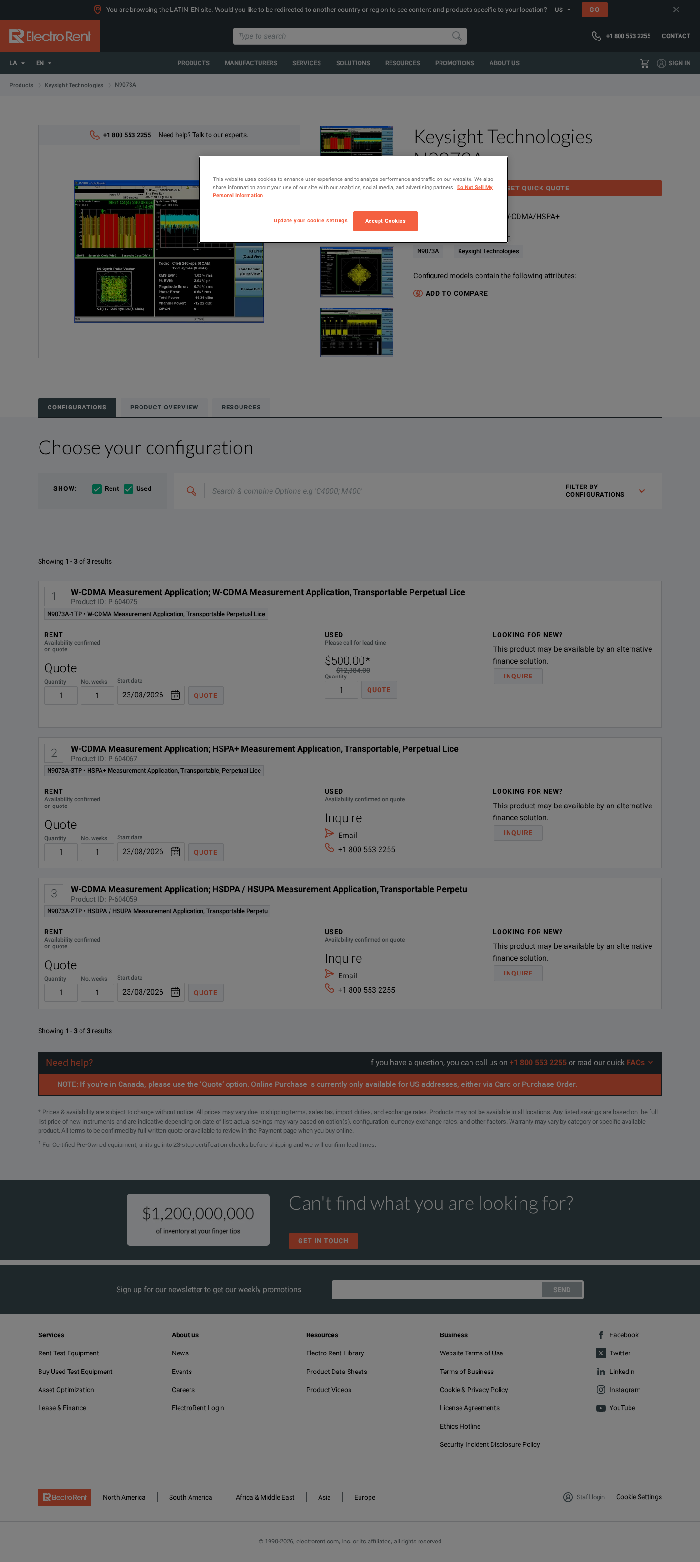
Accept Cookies (385, 221)
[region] (353, 199)
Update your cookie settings (311, 220)
